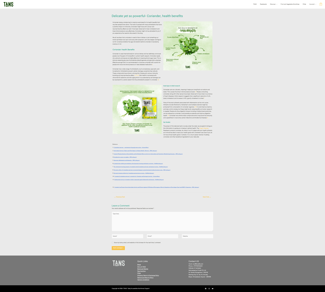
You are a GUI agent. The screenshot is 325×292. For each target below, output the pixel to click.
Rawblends (263, 4)
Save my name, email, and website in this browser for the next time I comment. (137, 242)
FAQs (304, 4)
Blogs (139, 265)
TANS (255, 4)
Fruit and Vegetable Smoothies (290, 4)
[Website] (197, 236)
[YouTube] (212, 288)
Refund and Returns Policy (145, 278)
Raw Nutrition (141, 271)
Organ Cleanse (203, 128)
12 (158, 80)
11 (207, 118)
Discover (273, 4)
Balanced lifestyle (142, 269)
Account (312, 4)
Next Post (207, 197)
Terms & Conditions (143, 280)
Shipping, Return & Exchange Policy (148, 275)
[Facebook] (205, 288)
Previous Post (119, 197)
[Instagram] (209, 288)
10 (168, 115)
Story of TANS (141, 267)
